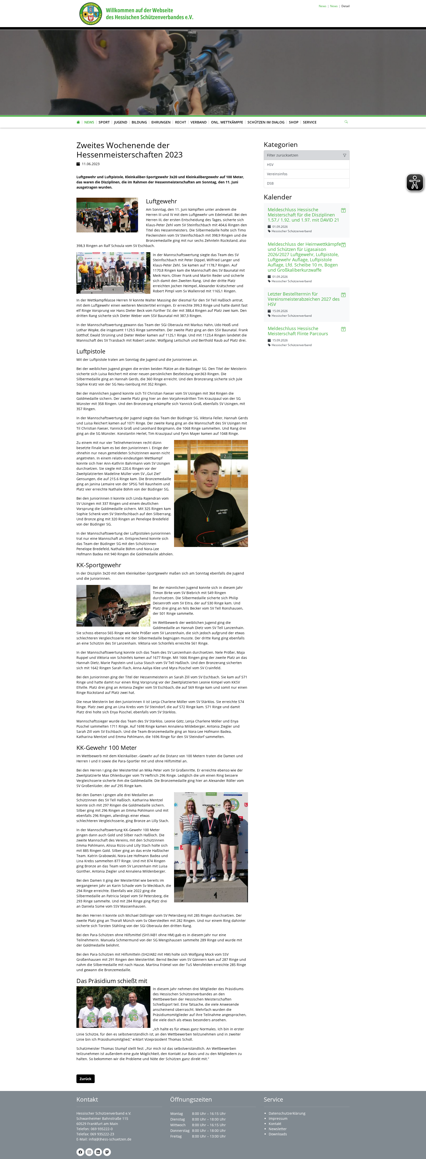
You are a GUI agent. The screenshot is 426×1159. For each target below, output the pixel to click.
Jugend (120, 122)
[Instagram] (89, 1152)
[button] (89, 117)
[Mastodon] (107, 1152)
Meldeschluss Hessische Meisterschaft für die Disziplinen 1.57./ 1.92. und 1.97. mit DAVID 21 (303, 215)
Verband (199, 122)
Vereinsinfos (277, 174)
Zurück (85, 1078)
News (89, 122)
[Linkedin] (98, 1152)
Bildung (139, 122)
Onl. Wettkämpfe (227, 122)
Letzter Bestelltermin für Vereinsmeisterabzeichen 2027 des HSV (304, 299)
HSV (270, 164)
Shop (294, 122)
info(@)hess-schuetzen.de (110, 1139)
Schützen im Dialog (266, 122)
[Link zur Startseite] (135, 13)
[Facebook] (80, 1152)
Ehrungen (161, 122)
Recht (180, 122)
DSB (270, 183)
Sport (104, 122)
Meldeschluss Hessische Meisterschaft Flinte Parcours (298, 330)
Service (310, 122)
